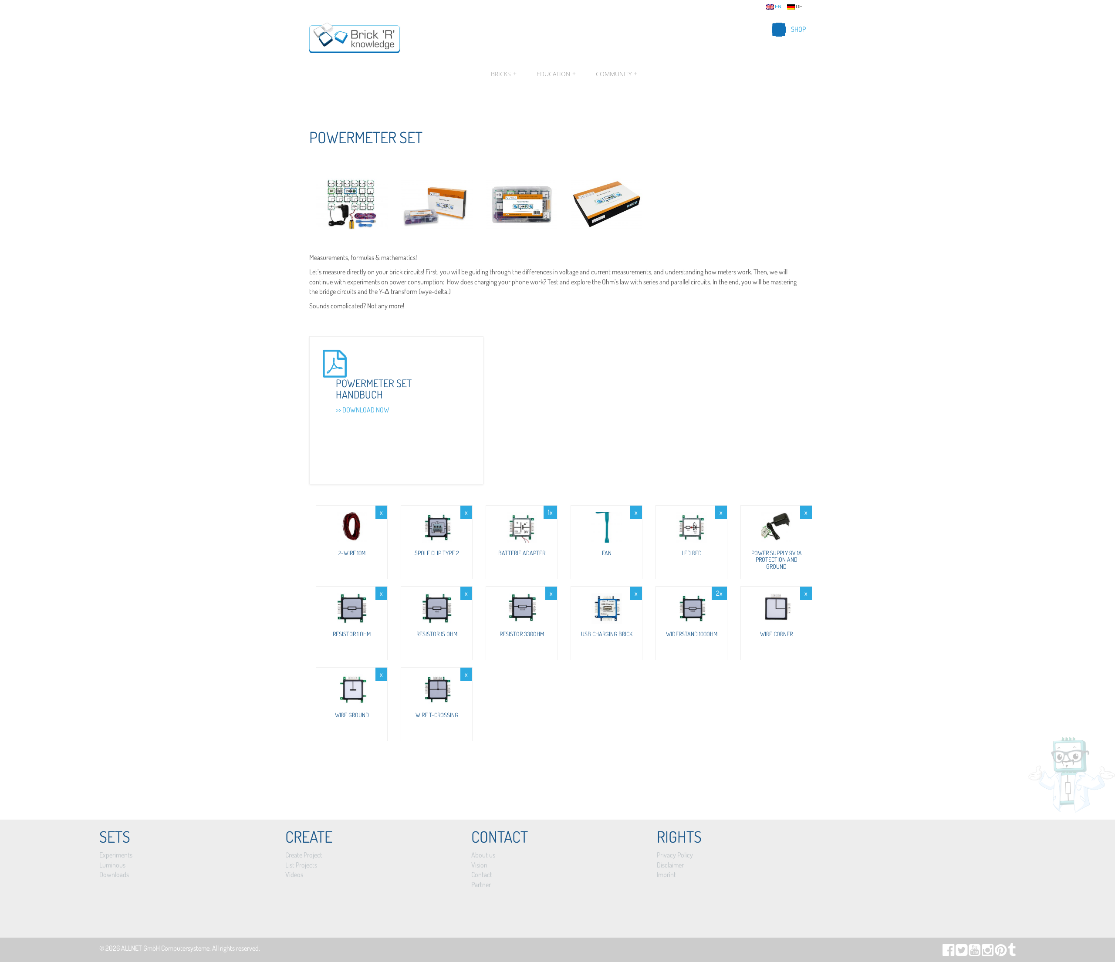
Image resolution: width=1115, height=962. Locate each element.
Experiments (115, 855)
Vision (479, 865)
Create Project (303, 855)
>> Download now (362, 409)
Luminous (112, 865)
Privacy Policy (675, 855)
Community (615, 74)
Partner (481, 884)
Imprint (666, 874)
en (778, 6)
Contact (481, 874)
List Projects (301, 865)
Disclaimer (670, 865)
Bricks (504, 74)
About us (483, 855)
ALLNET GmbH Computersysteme (165, 948)
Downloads (114, 874)
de (799, 6)
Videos (294, 874)
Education (556, 74)
